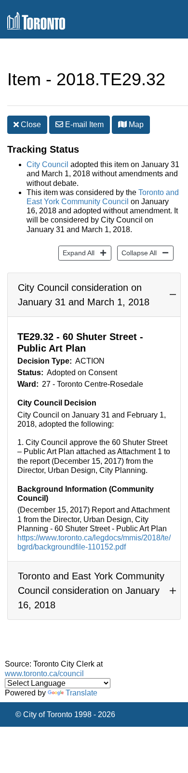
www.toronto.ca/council (44, 673)
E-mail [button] (83, 124)
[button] (122, 124)
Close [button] (30, 124)
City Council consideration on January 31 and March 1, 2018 (83, 294)
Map (135, 124)
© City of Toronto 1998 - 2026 (65, 714)
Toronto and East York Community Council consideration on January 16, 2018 (91, 590)
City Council (47, 164)
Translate (81, 693)
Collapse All (137, 253)
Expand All (76, 253)
